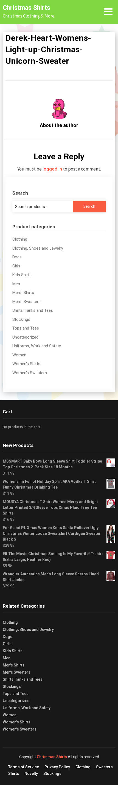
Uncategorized (25, 337)
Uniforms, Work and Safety (36, 346)
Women (19, 355)
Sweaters (104, 767)
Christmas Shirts (26, 7)
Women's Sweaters (29, 372)
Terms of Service (23, 767)
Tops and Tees (25, 328)
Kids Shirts (22, 274)
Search (89, 206)
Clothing (19, 239)
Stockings (21, 319)
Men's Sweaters (26, 301)
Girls (16, 266)
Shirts (13, 773)
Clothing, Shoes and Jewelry (37, 248)
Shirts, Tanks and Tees (32, 310)
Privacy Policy (57, 767)
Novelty (31, 773)
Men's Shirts (23, 292)
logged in (52, 169)
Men (16, 283)
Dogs (17, 257)
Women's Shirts (26, 363)
